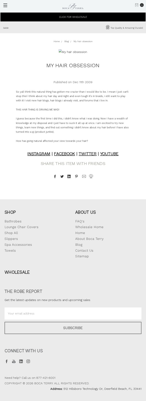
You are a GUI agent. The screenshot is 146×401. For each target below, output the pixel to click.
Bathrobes (13, 221)
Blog (79, 245)
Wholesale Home (89, 227)
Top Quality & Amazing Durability (78, 28)
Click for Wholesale (73, 17)
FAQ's (80, 221)
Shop (10, 212)
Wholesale (17, 272)
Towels (10, 250)
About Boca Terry (89, 239)
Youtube (109, 153)
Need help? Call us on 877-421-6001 (30, 378)
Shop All (11, 233)
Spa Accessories (18, 245)
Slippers (11, 239)
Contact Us (84, 250)
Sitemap (82, 256)
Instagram (38, 153)
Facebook (64, 153)
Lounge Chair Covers (22, 227)
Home (80, 233)
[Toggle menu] (5, 5)
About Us (85, 212)
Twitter (88, 153)
